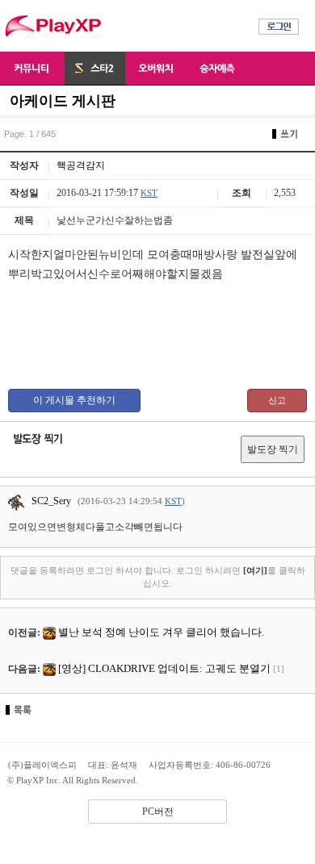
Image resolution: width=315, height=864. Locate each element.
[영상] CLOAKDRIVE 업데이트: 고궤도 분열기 (164, 668)
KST (149, 193)
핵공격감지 (81, 165)
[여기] (255, 570)
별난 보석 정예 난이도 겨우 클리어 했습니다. (161, 632)
